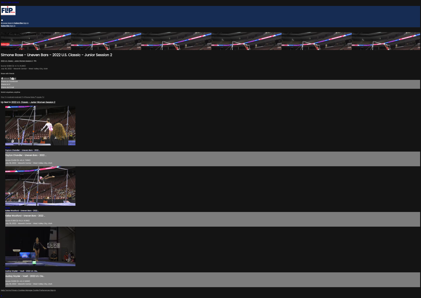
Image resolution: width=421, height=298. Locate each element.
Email (14, 78)
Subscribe (5, 44)
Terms (8, 290)
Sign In (12, 26)
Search (11, 23)
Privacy (14, 290)
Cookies (21, 290)
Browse (4, 23)
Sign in (26, 23)
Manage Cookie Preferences (37, 290)
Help (3, 290)
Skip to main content (10, 2)
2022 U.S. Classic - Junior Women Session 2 (17, 61)
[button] (2, 20)
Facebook (5, 78)
